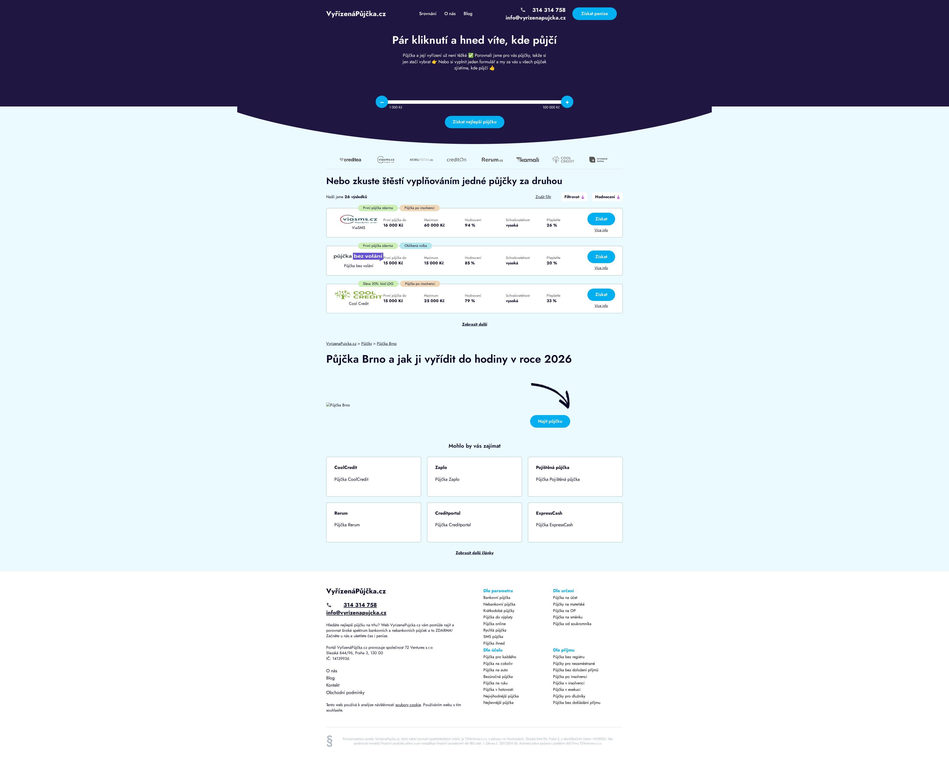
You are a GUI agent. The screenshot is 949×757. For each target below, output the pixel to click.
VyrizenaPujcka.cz (341, 343)
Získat (601, 219)
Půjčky (366, 343)
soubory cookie (408, 705)
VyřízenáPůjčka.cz (356, 14)
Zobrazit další (474, 324)
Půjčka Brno (387, 343)
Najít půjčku (550, 421)
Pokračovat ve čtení (373, 476)
